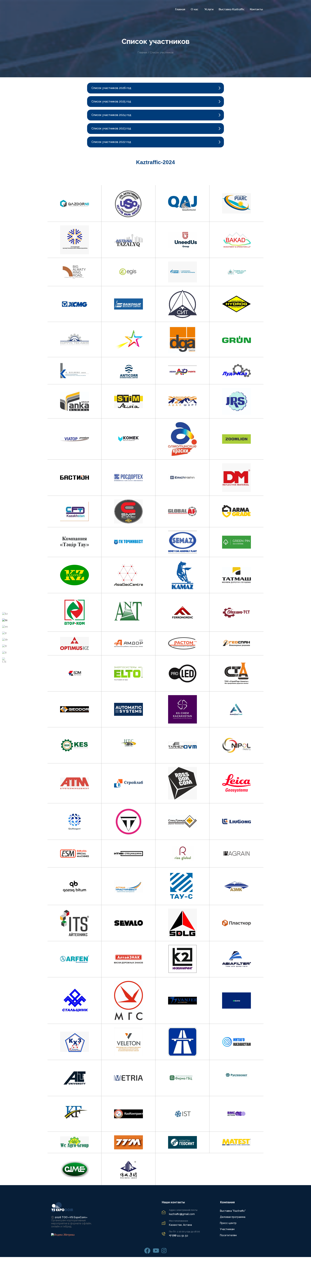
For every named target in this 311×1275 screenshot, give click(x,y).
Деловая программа (232, 1217)
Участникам (227, 1229)
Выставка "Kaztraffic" (233, 1210)
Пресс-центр (228, 1223)
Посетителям (228, 1235)
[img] (147, 1251)
